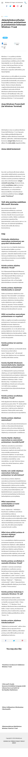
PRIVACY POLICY (15, 741)
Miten (5, 37)
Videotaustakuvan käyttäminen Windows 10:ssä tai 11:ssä (12, 727)
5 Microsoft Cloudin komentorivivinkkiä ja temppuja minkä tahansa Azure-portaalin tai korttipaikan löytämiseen (14, 687)
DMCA (22, 741)
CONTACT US (6, 741)
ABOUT (14, 742)
